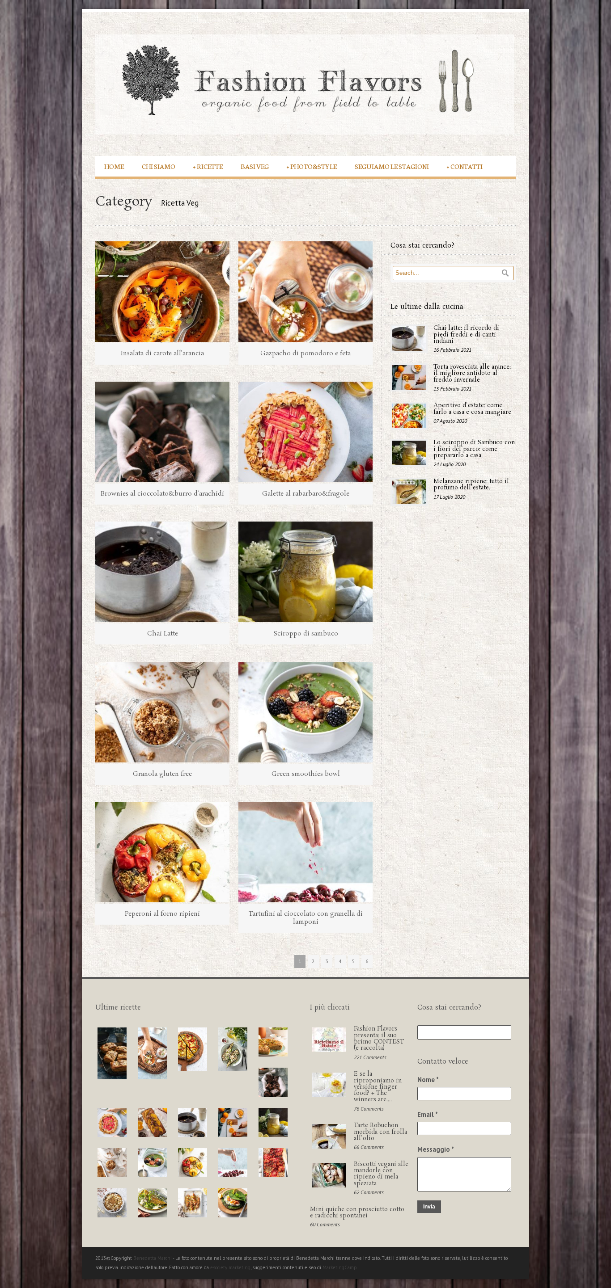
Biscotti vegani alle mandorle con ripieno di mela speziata (381, 1174)
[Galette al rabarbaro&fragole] (305, 432)
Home (114, 166)
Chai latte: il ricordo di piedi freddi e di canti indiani (466, 334)
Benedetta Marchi (153, 1258)
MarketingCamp (339, 1267)
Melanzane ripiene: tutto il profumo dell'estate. (471, 484)
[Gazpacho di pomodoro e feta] (305, 291)
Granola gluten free (162, 774)
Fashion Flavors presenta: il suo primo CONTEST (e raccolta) (379, 1038)
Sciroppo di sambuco (305, 633)
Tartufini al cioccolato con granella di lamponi (306, 917)
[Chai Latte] (162, 572)
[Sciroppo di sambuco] (305, 572)
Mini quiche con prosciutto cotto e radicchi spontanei (357, 1212)
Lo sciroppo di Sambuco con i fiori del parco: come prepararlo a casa (474, 449)
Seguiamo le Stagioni (392, 166)
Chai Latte (162, 633)
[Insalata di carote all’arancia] (162, 291)
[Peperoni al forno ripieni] (162, 852)
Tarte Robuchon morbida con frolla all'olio (380, 1132)
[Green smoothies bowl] (305, 712)
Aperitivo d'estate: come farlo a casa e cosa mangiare (472, 408)
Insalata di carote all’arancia (162, 353)
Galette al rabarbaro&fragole (305, 493)
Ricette (208, 166)
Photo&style (312, 166)
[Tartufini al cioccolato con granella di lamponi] (305, 852)
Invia (429, 1207)
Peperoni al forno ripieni (162, 913)
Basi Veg (255, 166)
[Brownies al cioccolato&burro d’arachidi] (162, 432)
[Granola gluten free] (162, 712)
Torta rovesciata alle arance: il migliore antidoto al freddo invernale (472, 373)
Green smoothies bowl (306, 774)
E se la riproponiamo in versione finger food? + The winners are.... (378, 1087)
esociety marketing (230, 1267)
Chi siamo (158, 166)
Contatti (465, 166)
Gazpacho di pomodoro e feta (305, 353)
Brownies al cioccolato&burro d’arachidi (162, 493)
